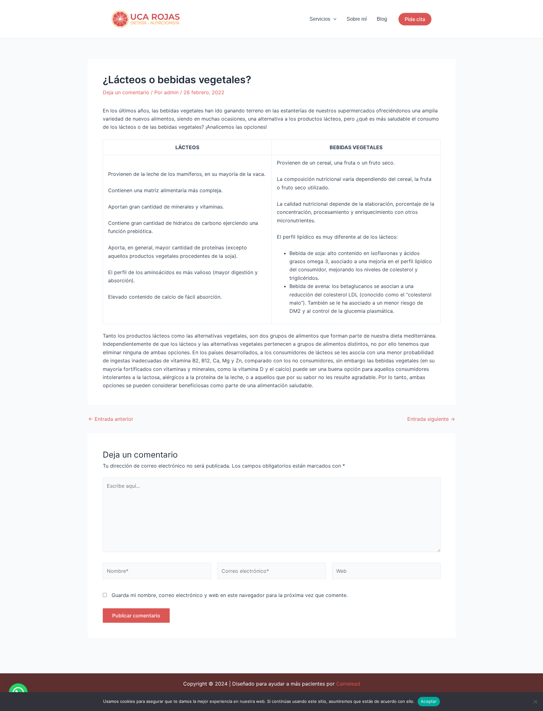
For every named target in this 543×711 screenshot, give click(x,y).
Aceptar (429, 701)
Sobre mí (357, 19)
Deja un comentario (126, 92)
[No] (535, 701)
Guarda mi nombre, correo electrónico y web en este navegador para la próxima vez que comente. (230, 595)
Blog (382, 19)
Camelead (348, 684)
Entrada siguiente (431, 418)
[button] (333, 19)
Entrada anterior (110, 418)
